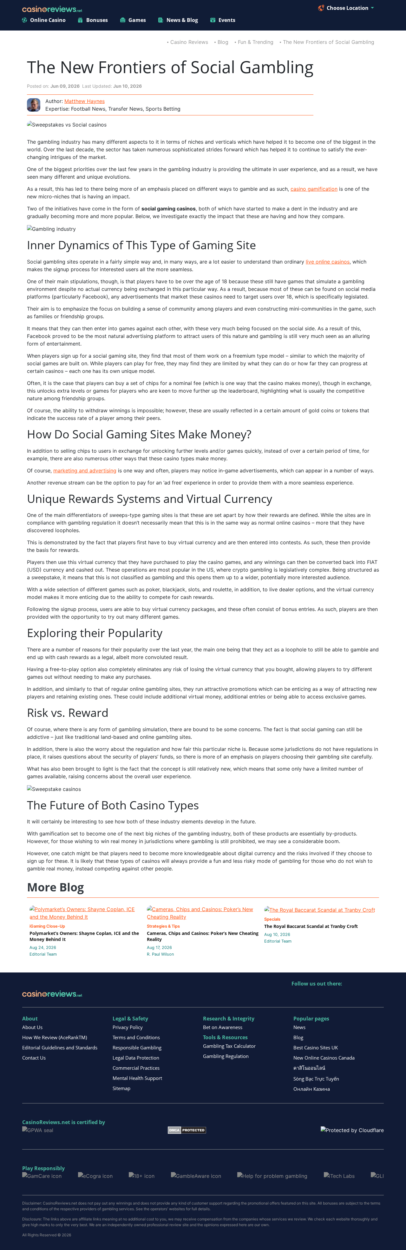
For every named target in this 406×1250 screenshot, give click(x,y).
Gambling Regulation (226, 1056)
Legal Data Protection (136, 1057)
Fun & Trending (255, 42)
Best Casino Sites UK (315, 1047)
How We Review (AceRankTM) (54, 1037)
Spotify (378, 997)
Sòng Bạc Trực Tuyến (316, 1078)
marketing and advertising (84, 470)
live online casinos (328, 261)
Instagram (365, 997)
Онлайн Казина (311, 1089)
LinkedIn (310, 997)
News (299, 1027)
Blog (223, 42)
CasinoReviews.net (46, 1122)
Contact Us (34, 1057)
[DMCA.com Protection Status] (187, 1129)
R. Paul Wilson (160, 954)
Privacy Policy (128, 1027)
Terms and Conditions (136, 1037)
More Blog (55, 887)
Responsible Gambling (137, 1047)
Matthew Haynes (84, 101)
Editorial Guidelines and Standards (59, 1047)
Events (227, 20)
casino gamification (314, 189)
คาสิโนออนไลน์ (309, 1068)
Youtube (337, 997)
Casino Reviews (189, 42)
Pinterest (324, 997)
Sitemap (121, 1088)
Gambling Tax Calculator (229, 1046)
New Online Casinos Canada (324, 1057)
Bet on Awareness (222, 1027)
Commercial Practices (136, 1068)
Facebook (351, 997)
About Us (32, 1027)
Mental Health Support (137, 1078)
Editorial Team (43, 954)
